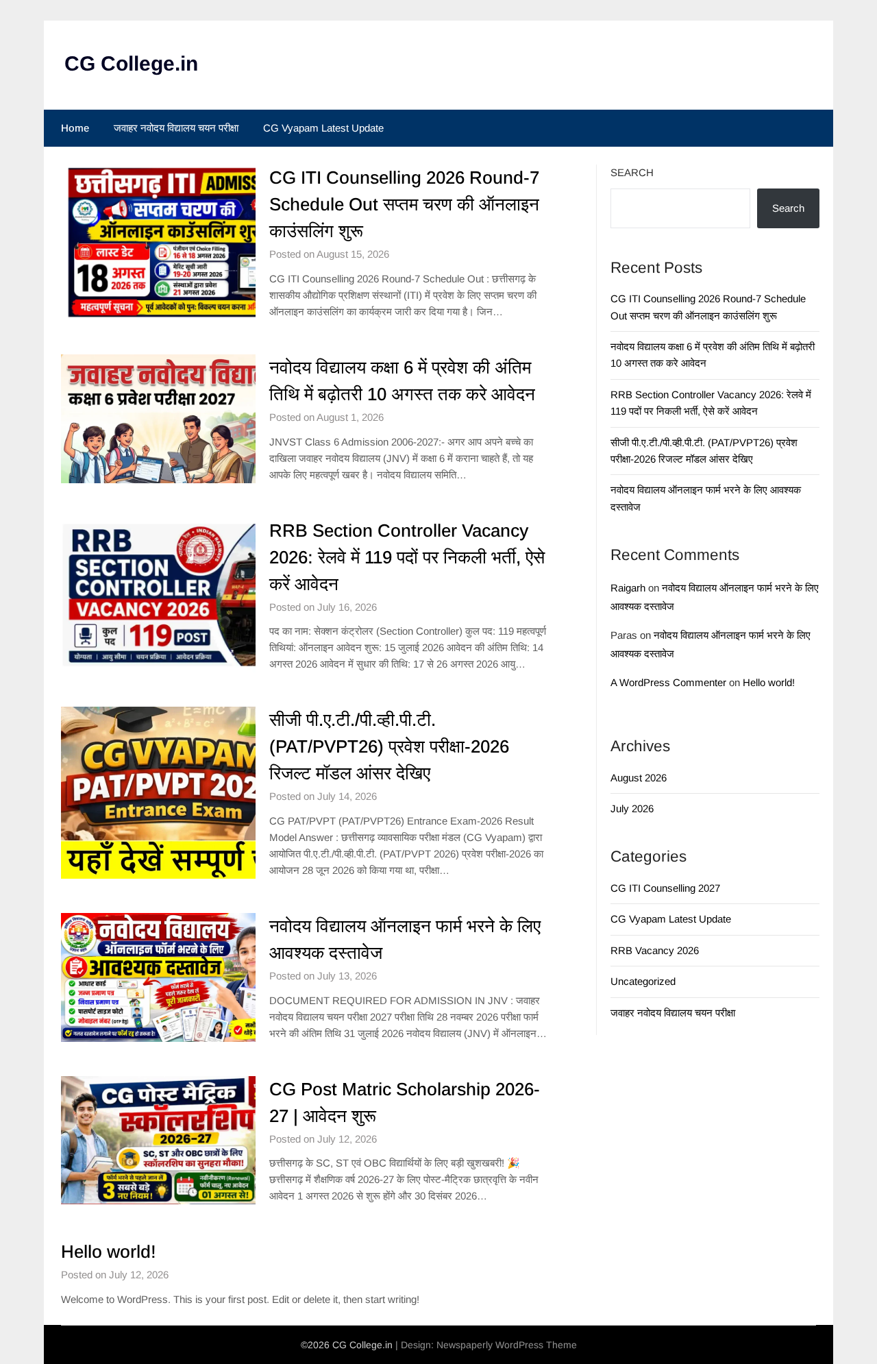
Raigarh (627, 588)
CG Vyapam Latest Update (323, 128)
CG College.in (131, 63)
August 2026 (638, 777)
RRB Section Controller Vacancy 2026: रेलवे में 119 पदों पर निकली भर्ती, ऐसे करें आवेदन (407, 557)
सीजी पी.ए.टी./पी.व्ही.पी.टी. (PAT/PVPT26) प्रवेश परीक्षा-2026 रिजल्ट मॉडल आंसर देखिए (389, 746)
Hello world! (108, 1251)
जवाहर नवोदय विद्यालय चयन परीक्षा (176, 128)
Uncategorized (643, 981)
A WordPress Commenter (668, 682)
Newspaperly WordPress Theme (506, 1344)
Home (75, 128)
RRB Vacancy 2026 (654, 950)
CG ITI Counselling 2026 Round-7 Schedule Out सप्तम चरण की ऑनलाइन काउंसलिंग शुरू (404, 204)
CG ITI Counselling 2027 (665, 888)
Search (632, 172)
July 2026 (632, 808)
